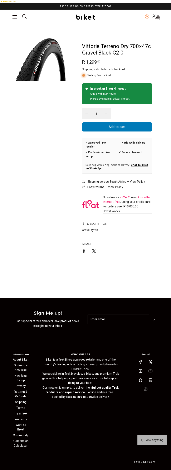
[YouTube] (150, 371)
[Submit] (153, 319)
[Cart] (158, 17)
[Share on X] (93, 251)
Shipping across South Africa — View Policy (116, 181)
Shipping (87, 69)
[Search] (24, 17)
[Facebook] (140, 361)
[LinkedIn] (150, 380)
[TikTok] (145, 389)
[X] (150, 361)
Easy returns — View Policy (105, 187)
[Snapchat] (140, 380)
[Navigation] (14, 17)
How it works (111, 211)
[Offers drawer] (146, 15)
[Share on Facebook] (84, 251)
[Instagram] (140, 371)
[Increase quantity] (106, 113)
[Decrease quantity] (86, 113)
